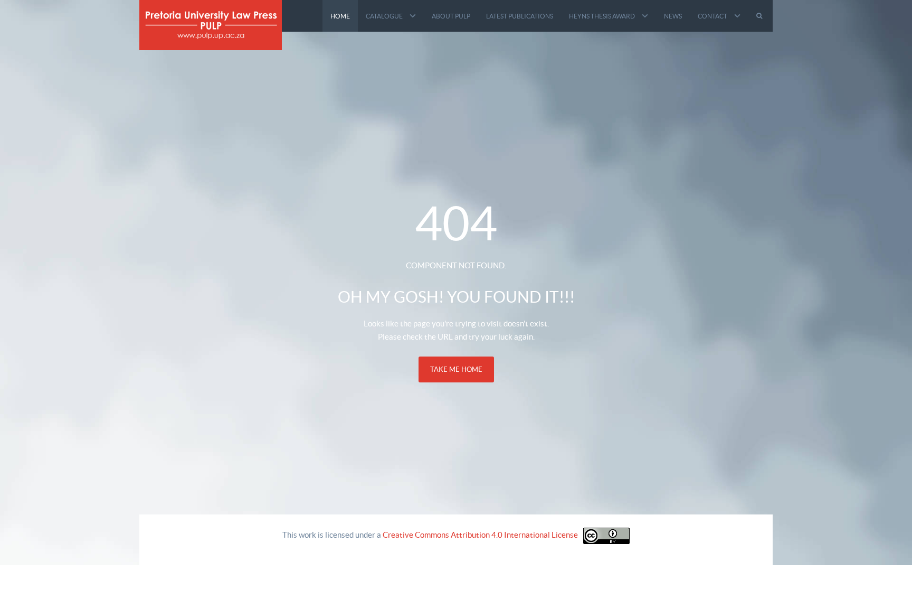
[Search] (760, 16)
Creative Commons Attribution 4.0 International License (480, 534)
